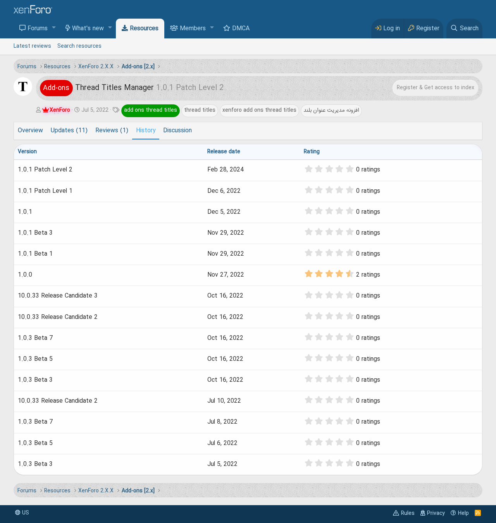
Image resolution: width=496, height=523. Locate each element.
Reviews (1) (111, 130)
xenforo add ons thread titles (259, 110)
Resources (144, 28)
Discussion (177, 130)
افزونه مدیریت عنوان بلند (331, 110)
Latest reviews (32, 46)
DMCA (241, 28)
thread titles (199, 110)
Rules (408, 513)
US (25, 513)
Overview (30, 130)
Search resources (79, 46)
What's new (88, 28)
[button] (54, 28)
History (145, 130)
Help (463, 513)
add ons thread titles (150, 110)
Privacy (436, 513)
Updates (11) (69, 130)
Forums (38, 28)
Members (193, 28)
